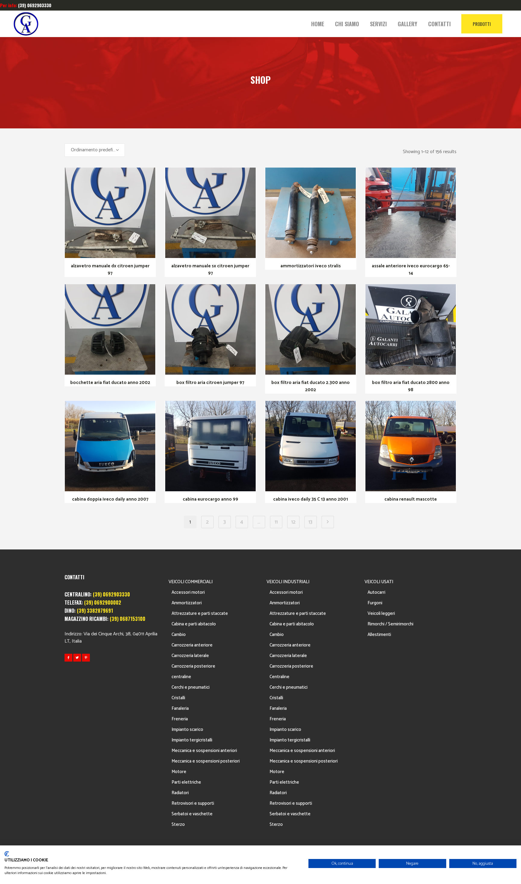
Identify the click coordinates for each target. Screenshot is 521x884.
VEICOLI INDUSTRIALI (288, 582)
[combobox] (95, 150)
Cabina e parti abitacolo (194, 624)
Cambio (179, 634)
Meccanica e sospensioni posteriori (206, 761)
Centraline (279, 677)
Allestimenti (379, 634)
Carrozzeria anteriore (192, 645)
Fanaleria (180, 708)
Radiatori (180, 793)
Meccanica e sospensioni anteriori (204, 750)
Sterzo (178, 824)
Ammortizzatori (187, 603)
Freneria (180, 719)
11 (276, 522)
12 (293, 522)
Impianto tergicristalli (192, 740)
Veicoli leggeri (381, 613)
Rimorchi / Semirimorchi (390, 624)
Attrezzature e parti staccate (200, 613)
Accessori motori (188, 592)
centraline (181, 677)
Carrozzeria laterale (190, 655)
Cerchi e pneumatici (191, 687)
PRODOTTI (482, 23)
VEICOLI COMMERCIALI (191, 582)
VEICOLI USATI (379, 582)
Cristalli (178, 698)
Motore (179, 771)
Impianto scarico (187, 729)
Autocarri (376, 592)
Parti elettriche (186, 782)
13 (310, 522)
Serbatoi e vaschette (192, 814)
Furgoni (375, 603)
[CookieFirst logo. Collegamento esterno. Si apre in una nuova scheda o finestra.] (7, 854)
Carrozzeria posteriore (193, 666)
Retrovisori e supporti (193, 803)
